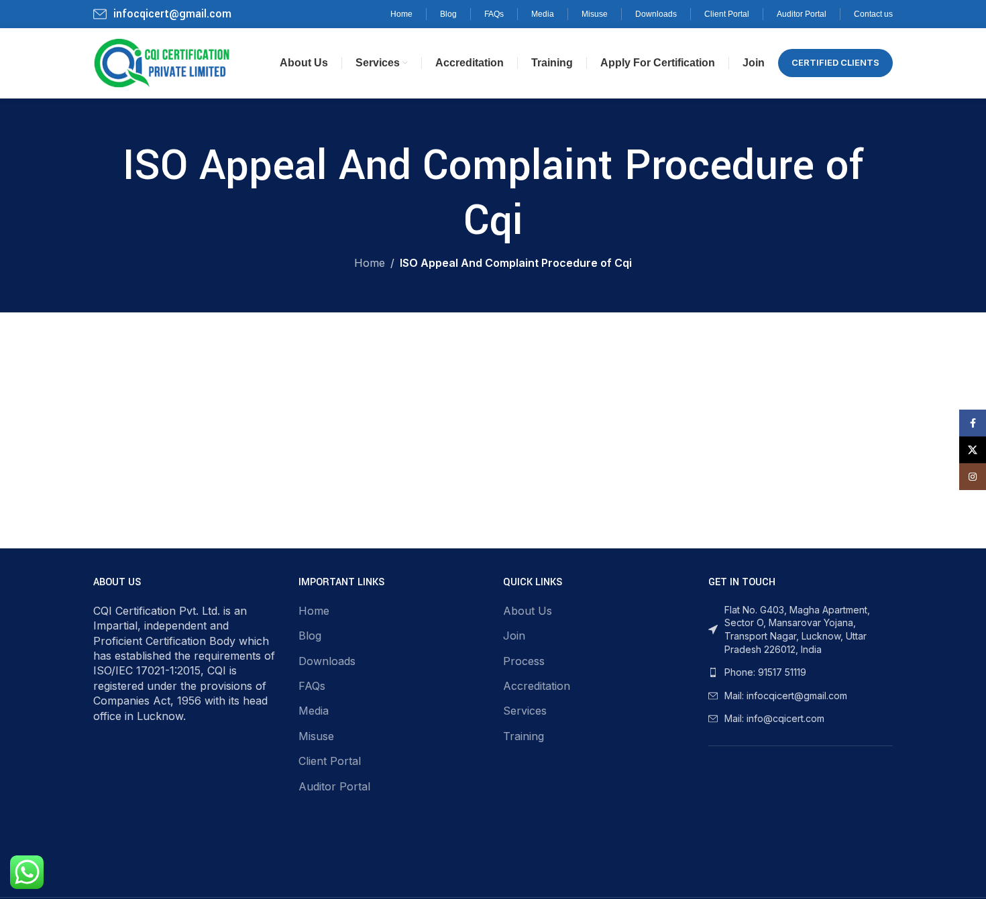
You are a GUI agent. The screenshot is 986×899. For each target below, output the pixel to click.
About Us (527, 610)
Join (514, 635)
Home (369, 262)
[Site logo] (162, 61)
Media (313, 710)
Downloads (326, 661)
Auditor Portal (334, 786)
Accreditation (536, 686)
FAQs (311, 686)
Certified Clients (835, 62)
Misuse (316, 736)
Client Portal (329, 761)
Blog (309, 635)
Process (524, 661)
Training (523, 736)
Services (525, 710)
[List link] (800, 672)
